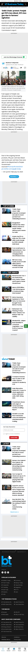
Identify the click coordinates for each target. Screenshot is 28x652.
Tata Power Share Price (7, 631)
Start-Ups (5, 589)
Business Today (18, 1)
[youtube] (5, 572)
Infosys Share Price (7, 627)
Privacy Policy (17, 639)
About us (4, 637)
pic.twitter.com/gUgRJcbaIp (11, 169)
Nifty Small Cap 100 (20, 614)
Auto (16, 592)
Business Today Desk (12, 62)
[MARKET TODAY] (8, 359)
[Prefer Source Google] (5, 68)
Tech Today (6, 583)
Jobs (4, 594)
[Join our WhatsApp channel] (25, 327)
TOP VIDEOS (13, 272)
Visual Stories (18, 585)
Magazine (18, 587)
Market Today (6, 580)
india (9, 7)
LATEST (6, 444)
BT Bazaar (25, 1)
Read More (13, 176)
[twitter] (8, 572)
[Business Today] (14, 4)
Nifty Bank (5, 614)
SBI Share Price (19, 627)
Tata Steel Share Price (20, 604)
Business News (4, 7)
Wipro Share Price (20, 629)
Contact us (16, 637)
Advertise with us (6, 639)
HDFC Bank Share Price (7, 604)
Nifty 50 (17, 612)
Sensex (5, 612)
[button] (25, 650)
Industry (5, 592)
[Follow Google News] (14, 68)
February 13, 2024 (17, 172)
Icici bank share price (7, 629)
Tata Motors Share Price (7, 602)
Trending (5, 587)
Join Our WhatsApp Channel (13, 57)
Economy (18, 580)
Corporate (6, 585)
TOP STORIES (8, 206)
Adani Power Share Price (20, 602)
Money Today (19, 583)
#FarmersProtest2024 (15, 167)
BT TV (16, 589)
